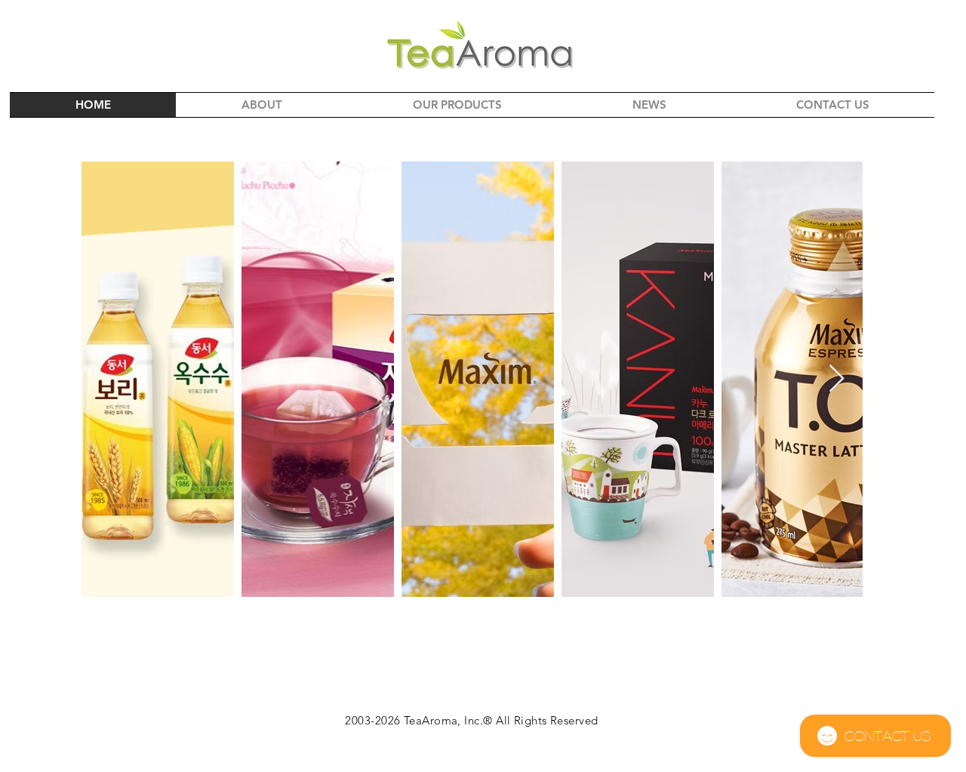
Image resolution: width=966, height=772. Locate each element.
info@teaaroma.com (483, 763)
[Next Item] (836, 379)
